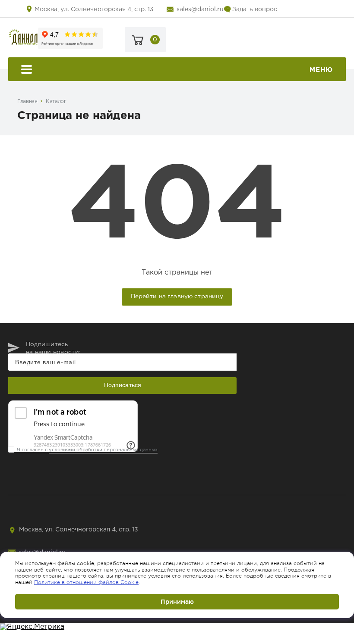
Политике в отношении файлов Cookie (86, 582)
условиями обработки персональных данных (103, 450)
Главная (27, 101)
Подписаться (123, 384)
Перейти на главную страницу (177, 296)
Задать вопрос (254, 9)
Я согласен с (87, 450)
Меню (321, 70)
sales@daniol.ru (200, 9)
